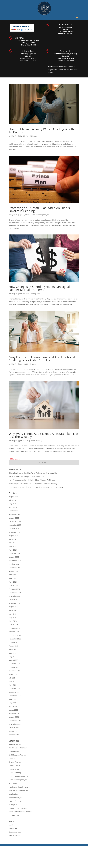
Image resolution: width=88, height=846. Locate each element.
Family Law (35, 294)
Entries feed (13, 828)
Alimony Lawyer (15, 744)
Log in (11, 825)
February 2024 (14, 589)
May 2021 (12, 681)
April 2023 (13, 621)
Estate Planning (36, 441)
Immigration (13, 794)
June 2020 (12, 699)
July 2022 (12, 649)
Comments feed (15, 832)
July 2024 (12, 575)
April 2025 (13, 550)
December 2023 (15, 592)
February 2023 (14, 628)
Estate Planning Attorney (18, 776)
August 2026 (13, 497)
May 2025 (12, 546)
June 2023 (12, 614)
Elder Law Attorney (16, 769)
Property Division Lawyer (18, 808)
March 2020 (13, 710)
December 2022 (15, 635)
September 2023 (15, 603)
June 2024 (12, 578)
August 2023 (13, 607)
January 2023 (14, 632)
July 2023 (12, 610)
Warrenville (70, 66)
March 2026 (13, 511)
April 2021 (13, 685)
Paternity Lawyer (15, 797)
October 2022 (14, 642)
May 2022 (12, 657)
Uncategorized (14, 815)
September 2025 (15, 532)
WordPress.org (14, 835)
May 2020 (12, 703)
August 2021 (13, 674)
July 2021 (12, 678)
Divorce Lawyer (14, 765)
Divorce (34, 136)
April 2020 (13, 706)
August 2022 (13, 646)
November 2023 (15, 596)
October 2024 (14, 564)
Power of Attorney (15, 801)
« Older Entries (14, 459)
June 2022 (12, 653)
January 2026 (14, 518)
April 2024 (13, 582)
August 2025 (13, 536)
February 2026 (14, 514)
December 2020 (15, 696)
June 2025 (12, 543)
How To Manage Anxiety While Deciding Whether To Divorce (43, 130)
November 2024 (15, 560)
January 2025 (14, 557)
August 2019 (13, 731)
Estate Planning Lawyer (40, 215)
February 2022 (14, 664)
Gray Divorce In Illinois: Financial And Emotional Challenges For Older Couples (42, 358)
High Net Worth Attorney (18, 790)
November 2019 (15, 724)
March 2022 (13, 660)
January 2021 (14, 692)
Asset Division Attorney (17, 748)
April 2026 (13, 507)
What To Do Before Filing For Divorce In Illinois (26, 476)
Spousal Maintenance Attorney (20, 812)
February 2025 (14, 553)
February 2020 (14, 713)
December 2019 (15, 720)
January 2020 (14, 717)
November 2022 (15, 639)
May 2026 (12, 504)
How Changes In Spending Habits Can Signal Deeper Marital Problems (39, 288)
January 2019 (14, 735)
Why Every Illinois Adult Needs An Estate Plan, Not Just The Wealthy (43, 435)
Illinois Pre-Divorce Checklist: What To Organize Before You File (33, 473)
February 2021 (14, 688)
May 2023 (12, 617)
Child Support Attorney (17, 755)
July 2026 (12, 500)
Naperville (52, 69)
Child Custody (14, 751)
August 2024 (13, 571)
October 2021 (14, 667)
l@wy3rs (14, 136)
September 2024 (15, 568)
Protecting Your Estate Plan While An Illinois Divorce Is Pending (39, 209)
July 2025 (12, 539)
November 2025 (15, 525)
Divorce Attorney (15, 762)
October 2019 (14, 728)
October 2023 (14, 600)
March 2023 (13, 624)
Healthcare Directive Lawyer (19, 787)
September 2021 (15, 671)
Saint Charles (63, 69)
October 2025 (14, 528)
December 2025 (15, 521)
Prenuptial (13, 805)
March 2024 (13, 585)
